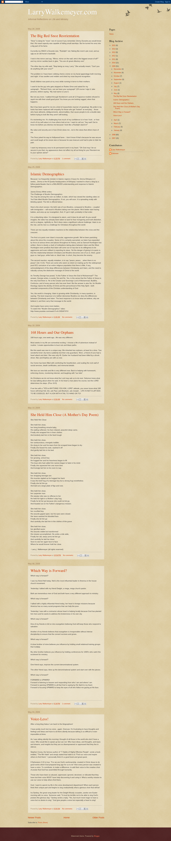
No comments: (67, 317)
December (118, 69)
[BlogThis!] (78, 159)
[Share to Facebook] (82, 159)
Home (67, 817)
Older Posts (98, 817)
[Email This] (75, 159)
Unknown (115, 153)
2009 (114, 66)
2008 (114, 135)
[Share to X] (80, 159)
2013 (114, 52)
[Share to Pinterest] (85, 159)
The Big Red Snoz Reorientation (55, 35)
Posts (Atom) (43, 822)
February (117, 127)
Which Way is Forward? (49, 570)
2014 (114, 49)
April (116, 120)
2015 (114, 45)
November (118, 73)
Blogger (96, 836)
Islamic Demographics (47, 173)
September (118, 79)
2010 (114, 63)
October (117, 76)
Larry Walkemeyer (118, 150)
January (117, 130)
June (116, 90)
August (116, 83)
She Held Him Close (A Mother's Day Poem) (65, 414)
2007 (114, 138)
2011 (114, 59)
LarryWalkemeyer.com (62, 12)
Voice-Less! (39, 718)
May (115, 93)
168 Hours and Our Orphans (52, 332)
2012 (114, 56)
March (116, 123)
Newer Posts (34, 817)
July (115, 86)
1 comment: (66, 159)
